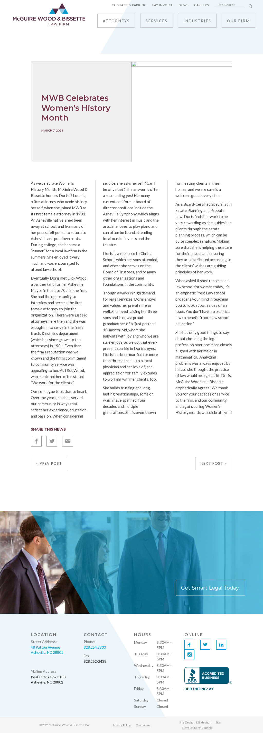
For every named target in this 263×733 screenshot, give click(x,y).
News (184, 5)
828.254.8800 (95, 647)
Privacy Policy (122, 725)
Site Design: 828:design (194, 722)
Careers (201, 5)
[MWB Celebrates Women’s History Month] (182, 112)
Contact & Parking (129, 5)
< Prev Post (49, 463)
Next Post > (214, 463)
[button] (156, 21)
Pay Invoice (162, 5)
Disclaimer (143, 725)
